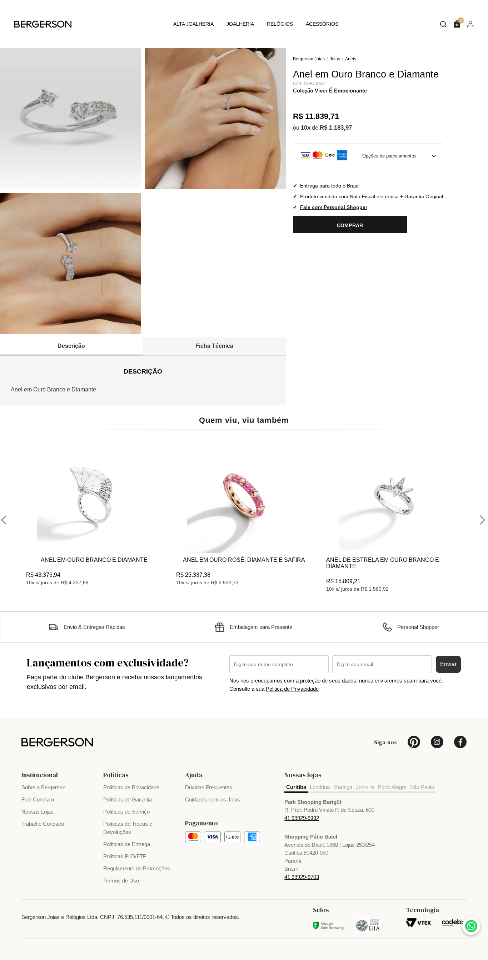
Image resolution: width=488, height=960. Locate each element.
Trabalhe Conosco (42, 824)
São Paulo (422, 787)
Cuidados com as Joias (212, 799)
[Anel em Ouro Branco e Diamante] (94, 496)
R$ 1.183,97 (336, 127)
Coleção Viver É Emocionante (330, 91)
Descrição (71, 346)
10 (305, 127)
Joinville (365, 787)
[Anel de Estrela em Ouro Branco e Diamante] (394, 496)
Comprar (350, 226)
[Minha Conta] (470, 24)
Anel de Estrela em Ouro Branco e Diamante (382, 563)
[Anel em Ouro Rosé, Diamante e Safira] (244, 496)
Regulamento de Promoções (136, 868)
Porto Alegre (392, 787)
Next (483, 518)
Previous (4, 518)
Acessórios (322, 24)
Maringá (342, 787)
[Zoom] (70, 118)
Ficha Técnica (214, 346)
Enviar (448, 664)
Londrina (320, 787)
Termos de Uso (121, 881)
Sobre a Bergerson (43, 787)
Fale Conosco (37, 799)
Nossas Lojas (37, 812)
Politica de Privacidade (292, 689)
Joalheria (240, 24)
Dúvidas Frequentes (208, 787)
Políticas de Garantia (127, 799)
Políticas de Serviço (126, 812)
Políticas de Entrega (126, 844)
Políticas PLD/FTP (124, 856)
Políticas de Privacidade (131, 787)
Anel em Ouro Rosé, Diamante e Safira (244, 560)
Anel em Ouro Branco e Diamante (94, 560)
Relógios (280, 24)
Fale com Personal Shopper (333, 207)
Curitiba (296, 787)
